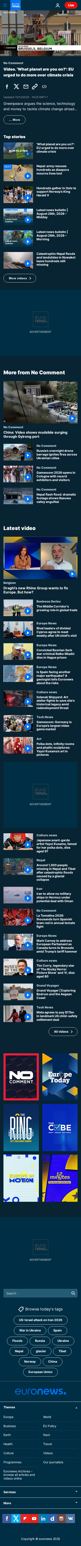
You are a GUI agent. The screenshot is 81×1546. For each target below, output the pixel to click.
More (7, 1503)
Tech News (45, 716)
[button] (19, 278)
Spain (57, 1330)
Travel (47, 1444)
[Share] (25, 86)
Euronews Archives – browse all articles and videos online (19, 1474)
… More (14, 119)
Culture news (47, 691)
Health (8, 1444)
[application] (40, 33)
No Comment (13, 427)
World (47, 1417)
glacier (41, 1351)
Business (9, 1426)
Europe (8, 1417)
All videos (61, 1031)
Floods (17, 1340)
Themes (9, 1407)
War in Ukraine (30, 1330)
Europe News (47, 623)
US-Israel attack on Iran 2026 (40, 1320)
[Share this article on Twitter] (16, 86)
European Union (40, 1372)
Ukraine (63, 1340)
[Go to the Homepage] (15, 5)
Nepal (41, 860)
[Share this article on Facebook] (6, 86)
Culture (8, 1453)
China (52, 1361)
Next (46, 1435)
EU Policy (49, 1426)
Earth (7, 1435)
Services (9, 1492)
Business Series (49, 601)
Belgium (9, 582)
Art (39, 738)
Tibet (62, 1351)
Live (71, 5)
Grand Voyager (48, 985)
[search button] (73, 1293)
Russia (40, 1340)
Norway (30, 1361)
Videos (48, 1453)
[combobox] (40, 1293)
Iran (39, 888)
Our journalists (53, 1462)
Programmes (12, 1462)
